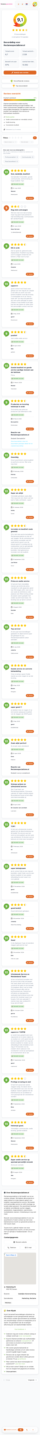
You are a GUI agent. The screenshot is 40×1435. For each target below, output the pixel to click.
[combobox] (10, 142)
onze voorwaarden (25, 1336)
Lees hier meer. (20, 1364)
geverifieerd (22, 1359)
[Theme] (27, 1429)
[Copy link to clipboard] (18, 4)
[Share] (20, 1429)
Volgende (31, 1380)
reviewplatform (26, 1341)
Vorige (8, 1380)
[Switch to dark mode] (22, 4)
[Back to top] (33, 1429)
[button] (20, 1371)
